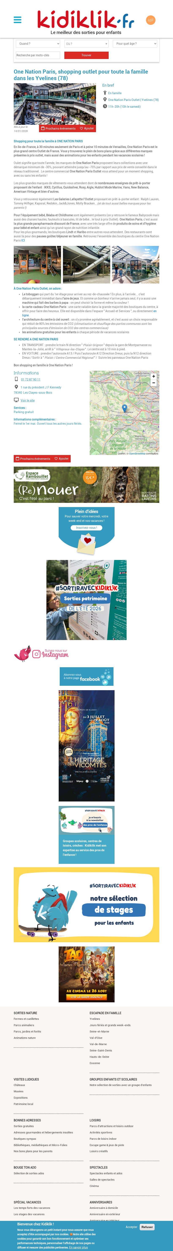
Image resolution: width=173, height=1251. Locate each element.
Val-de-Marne (98, 1044)
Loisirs (95, 1120)
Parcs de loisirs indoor (103, 1138)
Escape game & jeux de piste (107, 1145)
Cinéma (94, 1186)
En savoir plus (78, 1247)
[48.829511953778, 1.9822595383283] (124, 408)
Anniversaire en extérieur (105, 1214)
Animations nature (25, 1037)
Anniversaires (101, 1202)
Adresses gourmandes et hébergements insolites (43, 1132)
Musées (18, 1091)
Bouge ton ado (25, 1167)
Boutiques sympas (25, 1138)
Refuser (147, 1227)
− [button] (153, 382)
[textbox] (86, 44)
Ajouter (89, 128)
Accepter (131, 1227)
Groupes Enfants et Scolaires (113, 1079)
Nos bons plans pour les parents (33, 1151)
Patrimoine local (23, 1104)
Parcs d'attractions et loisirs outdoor (112, 1126)
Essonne (95, 1063)
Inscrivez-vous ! (86, 527)
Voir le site (28, 400)
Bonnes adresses (27, 1120)
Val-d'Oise (96, 1037)
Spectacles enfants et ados (106, 1173)
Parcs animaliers (24, 1025)
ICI (23, 240)
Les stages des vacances (29, 1214)
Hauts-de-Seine (99, 1056)
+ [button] (153, 376)
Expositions (21, 1097)
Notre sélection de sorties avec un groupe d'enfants (121, 1085)
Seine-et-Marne (99, 1031)
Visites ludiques (26, 1079)
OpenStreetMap (137, 453)
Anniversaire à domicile (104, 1207)
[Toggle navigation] (17, 20)
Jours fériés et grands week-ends (110, 1025)
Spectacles (99, 1167)
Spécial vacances (27, 1202)
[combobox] (86, 43)
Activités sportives (101, 1132)
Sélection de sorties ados (29, 1173)
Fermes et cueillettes (26, 1018)
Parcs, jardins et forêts (27, 1031)
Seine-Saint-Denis (101, 1050)
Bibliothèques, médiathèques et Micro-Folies (40, 1145)
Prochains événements (61, 128)
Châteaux (19, 1085)
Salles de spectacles (102, 1179)
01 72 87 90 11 (31, 379)
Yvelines (95, 1018)
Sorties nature (25, 1013)
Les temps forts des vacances (32, 1207)
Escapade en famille (105, 1013)
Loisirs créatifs (99, 1151)
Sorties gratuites (24, 1126)
